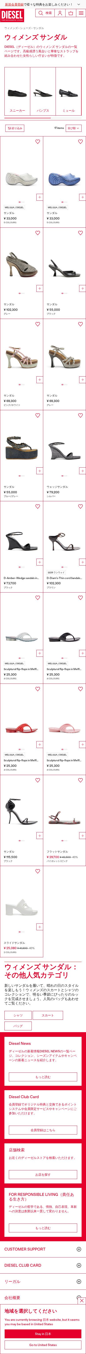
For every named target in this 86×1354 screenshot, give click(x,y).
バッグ (18, 1026)
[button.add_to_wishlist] (37, 141)
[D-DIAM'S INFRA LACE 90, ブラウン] (64, 533)
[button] (43, 4)
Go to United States (43, 1345)
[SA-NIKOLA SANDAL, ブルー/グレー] (21, 442)
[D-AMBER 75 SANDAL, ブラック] (64, 260)
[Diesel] (12, 15)
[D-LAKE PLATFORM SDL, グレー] (21, 260)
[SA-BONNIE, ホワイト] (21, 898)
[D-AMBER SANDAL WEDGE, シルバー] (64, 442)
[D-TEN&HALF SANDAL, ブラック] (21, 807)
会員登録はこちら (43, 1130)
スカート (48, 1015)
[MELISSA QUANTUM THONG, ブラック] (64, 624)
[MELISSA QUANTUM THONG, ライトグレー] (21, 624)
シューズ (25, 28)
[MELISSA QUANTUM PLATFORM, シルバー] (21, 168)
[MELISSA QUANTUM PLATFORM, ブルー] (64, 168)
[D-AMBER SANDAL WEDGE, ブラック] (21, 533)
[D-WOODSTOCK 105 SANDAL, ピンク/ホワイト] (21, 351)
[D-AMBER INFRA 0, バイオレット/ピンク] (64, 807)
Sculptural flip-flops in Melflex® (22, 669)
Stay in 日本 (43, 1334)
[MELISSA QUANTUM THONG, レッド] (21, 716)
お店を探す (43, 1174)
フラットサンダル (57, 851)
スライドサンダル (14, 942)
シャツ (18, 1015)
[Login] (60, 13)
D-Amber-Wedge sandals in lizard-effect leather (33, 578)
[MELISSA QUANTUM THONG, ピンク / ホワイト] (64, 716)
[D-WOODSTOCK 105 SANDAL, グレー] (64, 351)
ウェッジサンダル (57, 486)
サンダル (38, 28)
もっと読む (43, 1077)
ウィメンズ (11, 28)
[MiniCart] (70, 13)
